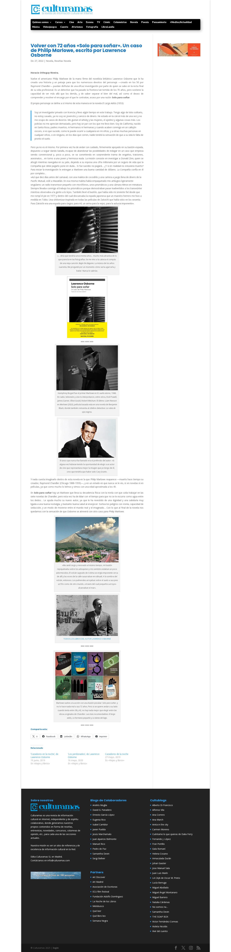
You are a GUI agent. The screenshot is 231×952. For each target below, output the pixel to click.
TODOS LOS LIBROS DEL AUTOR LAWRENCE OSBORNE (87, 639)
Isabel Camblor (100, 824)
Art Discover (99, 877)
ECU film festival (101, 891)
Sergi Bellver (99, 858)
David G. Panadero (102, 809)
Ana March (157, 819)
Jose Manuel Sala (161, 868)
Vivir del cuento (160, 931)
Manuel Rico (99, 843)
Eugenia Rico (99, 819)
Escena (89, 22)
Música (36, 27)
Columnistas (120, 22)
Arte (79, 22)
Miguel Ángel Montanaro (164, 892)
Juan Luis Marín (160, 873)
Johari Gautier (159, 863)
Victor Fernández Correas (165, 921)
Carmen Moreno (160, 829)
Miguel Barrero (160, 897)
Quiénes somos (40, 22)
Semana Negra (100, 920)
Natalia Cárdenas (161, 902)
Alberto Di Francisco (162, 805)
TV (98, 22)
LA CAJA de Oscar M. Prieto (166, 877)
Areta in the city (160, 824)
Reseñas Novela (62, 60)
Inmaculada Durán (161, 858)
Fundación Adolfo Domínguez (108, 896)
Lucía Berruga (159, 882)
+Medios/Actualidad (181, 22)
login (56, 947)
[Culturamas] (56, 811)
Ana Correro (158, 814)
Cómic (106, 22)
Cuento (64, 27)
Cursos (59, 22)
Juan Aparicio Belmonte (104, 839)
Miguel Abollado (160, 887)
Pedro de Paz (99, 848)
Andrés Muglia (100, 805)
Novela (134, 22)
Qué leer (97, 910)
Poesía (145, 22)
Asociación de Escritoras (105, 886)
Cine (71, 22)
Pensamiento (159, 22)
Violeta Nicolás (159, 926)
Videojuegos (50, 27)
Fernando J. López (161, 839)
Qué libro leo (99, 915)
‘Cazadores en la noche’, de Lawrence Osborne (44, 755)
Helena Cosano (160, 853)
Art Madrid (98, 881)
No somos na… (160, 906)
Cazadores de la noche (116, 753)
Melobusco (98, 906)
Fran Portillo (158, 843)
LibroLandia (108, 27)
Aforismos (77, 27)
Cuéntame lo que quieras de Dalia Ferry (172, 834)
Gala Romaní (158, 848)
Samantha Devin (101, 853)
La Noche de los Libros (104, 901)
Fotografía (92, 27)
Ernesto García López (103, 814)
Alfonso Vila (158, 809)
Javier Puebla (99, 829)
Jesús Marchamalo (102, 834)
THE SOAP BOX (160, 916)
